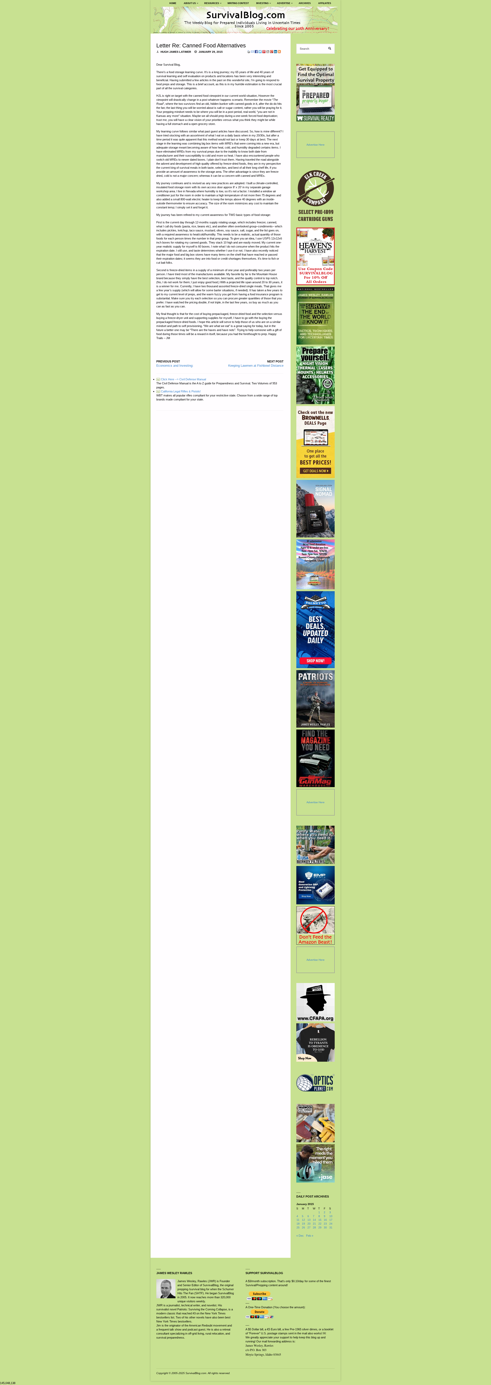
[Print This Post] (248, 51)
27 (309, 1227)
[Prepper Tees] (315, 1042)
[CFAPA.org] (315, 1002)
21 (314, 1223)
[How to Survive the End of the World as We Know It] (315, 316)
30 (325, 1227)
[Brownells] (315, 442)
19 (303, 1223)
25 (298, 1227)
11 (298, 1219)
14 (314, 1219)
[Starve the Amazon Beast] (315, 925)
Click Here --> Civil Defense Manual (181, 379)
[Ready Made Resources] (315, 375)
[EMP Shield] (315, 885)
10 (330, 1216)
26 (303, 1227)
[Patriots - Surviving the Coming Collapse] (315, 699)
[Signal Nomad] (315, 508)
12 (303, 1219)
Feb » (309, 1235)
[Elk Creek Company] (315, 197)
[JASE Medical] (315, 1163)
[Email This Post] (252, 51)
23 (325, 1223)
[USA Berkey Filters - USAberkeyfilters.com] (315, 845)
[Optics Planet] (315, 1083)
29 (319, 1227)
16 (325, 1219)
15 (319, 1219)
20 (309, 1223)
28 (314, 1227)
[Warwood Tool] (315, 1123)
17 (330, 1219)
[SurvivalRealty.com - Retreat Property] (315, 92)
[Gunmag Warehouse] (315, 758)
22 (319, 1223)
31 (330, 1227)
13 (309, 1219)
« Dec (300, 1235)
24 (330, 1223)
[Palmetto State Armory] (315, 629)
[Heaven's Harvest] (315, 256)
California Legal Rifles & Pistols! (179, 391)
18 (298, 1223)
